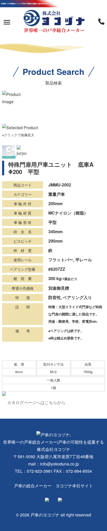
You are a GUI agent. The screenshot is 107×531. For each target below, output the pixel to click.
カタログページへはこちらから (36, 402)
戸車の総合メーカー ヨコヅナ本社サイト (53, 486)
